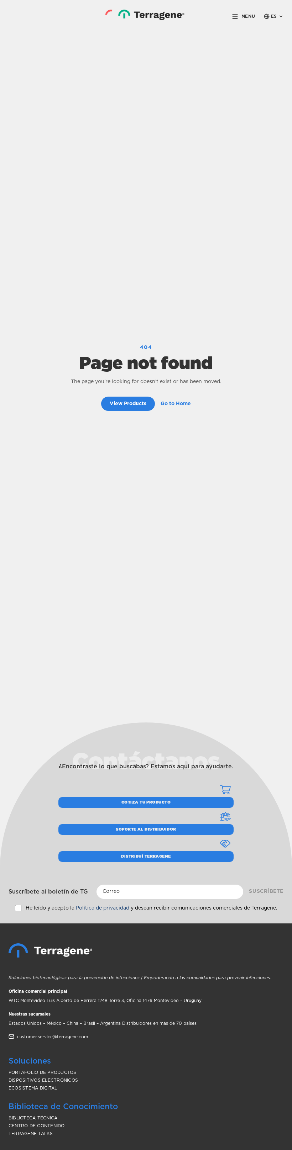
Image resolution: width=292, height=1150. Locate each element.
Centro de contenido (37, 1126)
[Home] (50, 950)
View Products (128, 403)
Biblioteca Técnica (33, 1118)
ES (274, 16)
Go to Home (176, 403)
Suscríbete (266, 891)
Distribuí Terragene (146, 856)
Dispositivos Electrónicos (43, 1080)
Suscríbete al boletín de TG (48, 892)
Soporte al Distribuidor (146, 829)
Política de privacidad (102, 908)
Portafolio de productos (43, 1072)
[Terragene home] (146, 16)
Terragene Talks (31, 1134)
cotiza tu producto (146, 802)
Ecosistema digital (33, 1088)
